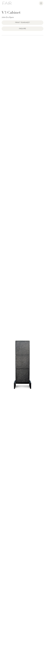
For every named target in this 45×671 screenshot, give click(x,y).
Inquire (22, 28)
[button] (41, 3)
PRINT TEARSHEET (22, 22)
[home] (7, 3)
